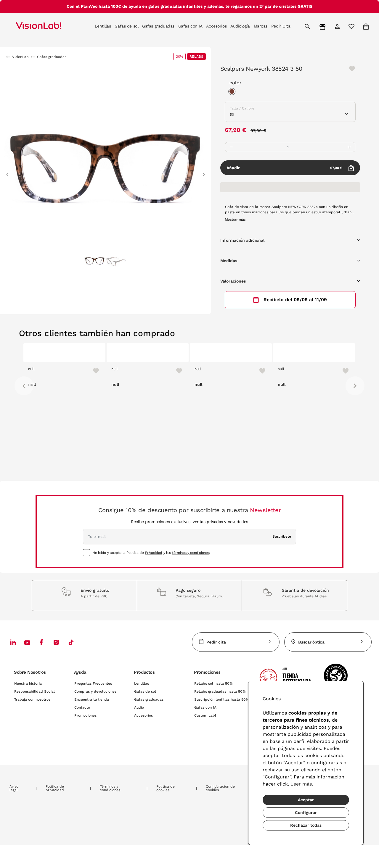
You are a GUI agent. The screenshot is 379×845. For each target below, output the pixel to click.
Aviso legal (13, 788)
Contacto (82, 707)
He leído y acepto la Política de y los (150, 553)
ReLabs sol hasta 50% (213, 683)
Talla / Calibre (242, 108)
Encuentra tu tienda (91, 699)
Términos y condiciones (110, 788)
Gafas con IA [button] (190, 26)
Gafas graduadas (148, 699)
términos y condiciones (190, 553)
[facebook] (41, 642)
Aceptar (306, 799)
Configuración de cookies (220, 788)
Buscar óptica (311, 642)
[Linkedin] (13, 642)
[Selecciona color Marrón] (233, 92)
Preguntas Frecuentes (93, 683)
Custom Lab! (205, 715)
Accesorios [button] (216, 26)
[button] (7, 172)
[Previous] (24, 385)
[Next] (355, 385)
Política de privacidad (55, 788)
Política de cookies (165, 788)
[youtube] (56, 642)
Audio (139, 707)
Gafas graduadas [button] (158, 26)
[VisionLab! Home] (49, 26)
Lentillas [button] (103, 26)
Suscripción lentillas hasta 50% (221, 699)
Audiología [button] (240, 26)
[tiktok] (71, 642)
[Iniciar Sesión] (338, 26)
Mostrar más (235, 219)
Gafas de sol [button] (126, 26)
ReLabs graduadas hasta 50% (220, 691)
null (31, 369)
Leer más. (301, 784)
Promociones (85, 715)
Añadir (284, 167)
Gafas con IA (205, 707)
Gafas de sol (145, 691)
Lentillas (141, 683)
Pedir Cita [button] (280, 26)
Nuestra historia (28, 683)
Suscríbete (281, 536)
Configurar (306, 812)
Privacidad (153, 553)
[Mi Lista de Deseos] (352, 26)
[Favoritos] (93, 371)
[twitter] (27, 642)
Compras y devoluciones (95, 691)
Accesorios (143, 715)
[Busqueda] (308, 26)
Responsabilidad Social (34, 691)
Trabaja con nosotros (32, 699)
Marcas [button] (260, 26)
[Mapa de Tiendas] (323, 26)
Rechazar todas (306, 825)
